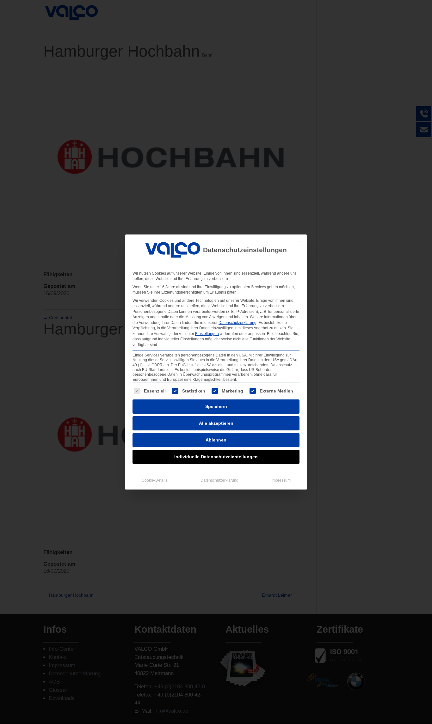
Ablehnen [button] (216, 439)
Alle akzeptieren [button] (216, 423)
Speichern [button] (216, 406)
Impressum (281, 480)
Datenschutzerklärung (237, 322)
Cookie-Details (154, 480)
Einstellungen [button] (207, 334)
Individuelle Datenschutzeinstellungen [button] (216, 456)
